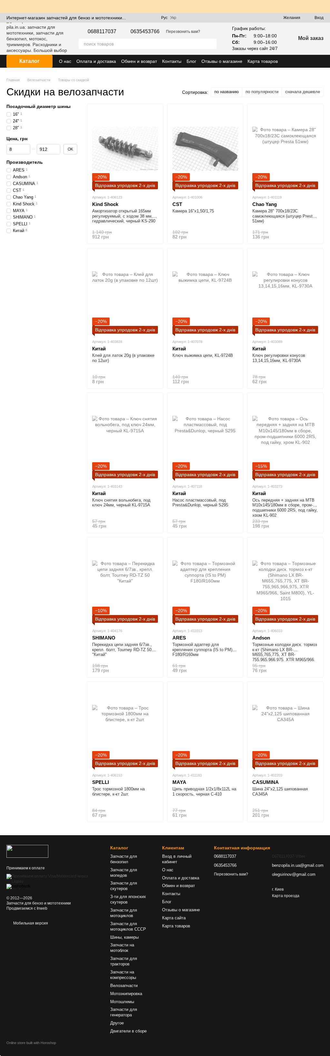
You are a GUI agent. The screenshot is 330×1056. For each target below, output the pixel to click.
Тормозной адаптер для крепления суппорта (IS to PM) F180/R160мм (202, 649)
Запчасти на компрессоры (123, 975)
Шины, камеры (124, 937)
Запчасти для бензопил (123, 859)
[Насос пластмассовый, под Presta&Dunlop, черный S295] (205, 438)
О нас (65, 61)
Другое (117, 1023)
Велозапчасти (124, 985)
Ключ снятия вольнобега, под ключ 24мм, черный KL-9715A (121, 503)
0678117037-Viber (288, 856)
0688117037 (102, 31)
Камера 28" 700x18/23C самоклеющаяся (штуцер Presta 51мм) (283, 216)
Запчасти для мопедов (123, 872)
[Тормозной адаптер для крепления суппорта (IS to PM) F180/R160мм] (205, 582)
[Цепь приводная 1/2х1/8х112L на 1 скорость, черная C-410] (205, 727)
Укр (173, 18)
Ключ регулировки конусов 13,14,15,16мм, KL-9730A (278, 358)
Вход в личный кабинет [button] (176, 859)
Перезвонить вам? (183, 31)
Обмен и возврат (139, 61)
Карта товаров (263, 61)
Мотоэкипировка (126, 993)
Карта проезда (285, 896)
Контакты (171, 61)
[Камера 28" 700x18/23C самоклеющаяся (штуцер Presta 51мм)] (285, 149)
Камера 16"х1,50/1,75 (193, 211)
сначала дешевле (302, 91)
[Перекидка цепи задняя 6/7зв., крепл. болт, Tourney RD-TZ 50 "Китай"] (125, 582)
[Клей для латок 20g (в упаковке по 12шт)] (125, 293)
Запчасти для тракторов (123, 961)
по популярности (262, 91)
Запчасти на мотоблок (122, 948)
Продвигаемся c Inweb (26, 908)
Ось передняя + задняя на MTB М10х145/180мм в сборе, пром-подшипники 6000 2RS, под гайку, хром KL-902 (285, 508)
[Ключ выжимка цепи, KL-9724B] (205, 293)
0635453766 (145, 31)
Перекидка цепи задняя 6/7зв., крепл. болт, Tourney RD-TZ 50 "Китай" (122, 649)
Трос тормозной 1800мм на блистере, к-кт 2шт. (118, 792)
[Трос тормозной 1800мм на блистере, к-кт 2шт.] (125, 727)
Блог (191, 61)
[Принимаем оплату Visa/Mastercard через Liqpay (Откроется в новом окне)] (53, 878)
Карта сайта (174, 917)
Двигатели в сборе (128, 1031)
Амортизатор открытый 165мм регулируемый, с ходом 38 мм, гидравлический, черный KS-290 (123, 216)
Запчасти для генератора (123, 1012)
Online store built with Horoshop (31, 1043)
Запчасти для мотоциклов (123, 913)
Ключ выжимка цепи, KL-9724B (202, 355)
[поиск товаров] (211, 44)
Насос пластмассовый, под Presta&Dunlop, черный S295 (200, 503)
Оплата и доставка (96, 61)
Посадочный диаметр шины (38, 106)
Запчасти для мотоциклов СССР (128, 926)
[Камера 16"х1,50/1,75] (205, 149)
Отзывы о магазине (221, 61)
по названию (226, 91)
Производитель (24, 162)
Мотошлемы (122, 1001)
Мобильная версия (30, 923)
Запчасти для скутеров (123, 886)
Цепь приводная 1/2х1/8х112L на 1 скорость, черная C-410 (204, 792)
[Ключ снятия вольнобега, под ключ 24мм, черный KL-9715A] (125, 438)
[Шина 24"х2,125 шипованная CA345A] (285, 727)
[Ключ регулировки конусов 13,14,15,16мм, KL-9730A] (285, 293)
